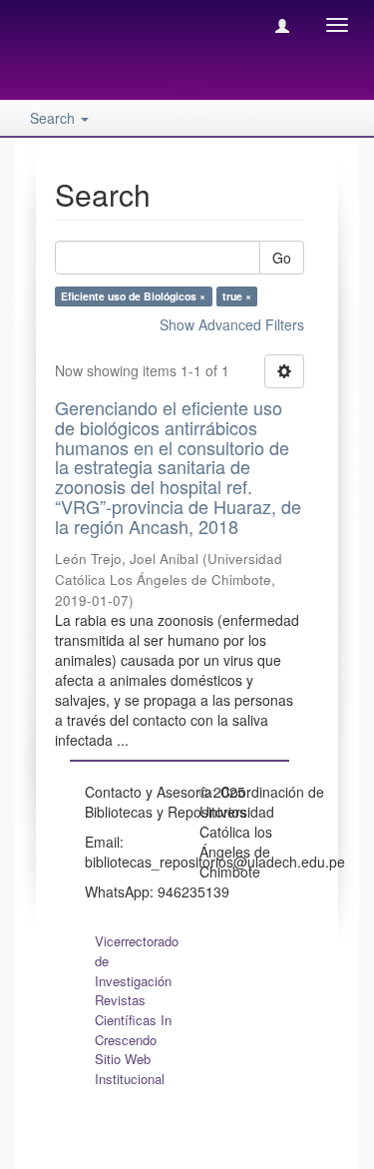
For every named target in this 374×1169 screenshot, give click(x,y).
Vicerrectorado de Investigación (137, 960)
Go (281, 258)
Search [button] (54, 118)
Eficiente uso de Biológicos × (133, 296)
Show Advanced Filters (232, 324)
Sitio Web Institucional (130, 1068)
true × (236, 296)
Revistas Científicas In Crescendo (133, 1019)
